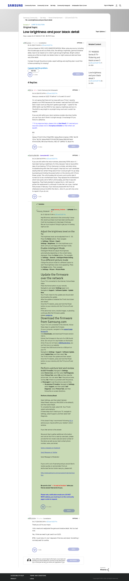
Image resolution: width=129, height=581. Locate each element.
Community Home (30, 5)
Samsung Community (30, 18)
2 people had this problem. (38, 68)
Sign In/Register (109, 5)
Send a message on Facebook (50, 448)
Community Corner (43, 5)
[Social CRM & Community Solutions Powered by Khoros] (104, 569)
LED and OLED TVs (71, 18)
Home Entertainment (56, 18)
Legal (32, 578)
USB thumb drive (64, 343)
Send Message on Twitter (49, 452)
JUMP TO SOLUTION (37, 25)
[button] (80, 43)
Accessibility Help (17, 575)
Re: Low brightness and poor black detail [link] (38, 20)
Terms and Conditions (38, 575)
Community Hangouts (63, 5)
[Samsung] (15, 5)
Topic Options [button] (100, 31)
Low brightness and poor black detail (95, 75)
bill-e (71, 421)
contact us (48, 315)
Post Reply (73, 560)
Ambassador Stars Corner (79, 5)
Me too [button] (33, 71)
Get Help (52, 5)
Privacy (13, 578)
